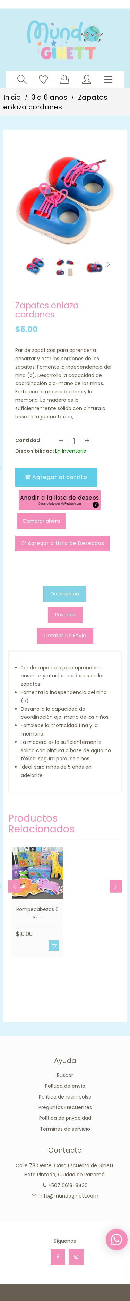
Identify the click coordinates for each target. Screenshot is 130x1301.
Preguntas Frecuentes (65, 1107)
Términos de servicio (65, 1128)
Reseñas (65, 614)
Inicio (12, 97)
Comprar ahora (41, 520)
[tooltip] (96, 505)
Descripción (65, 593)
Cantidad (27, 440)
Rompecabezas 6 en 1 (37, 913)
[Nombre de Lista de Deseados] (43, 79)
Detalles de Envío (65, 635)
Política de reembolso (65, 1096)
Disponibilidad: (34, 450)
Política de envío (65, 1086)
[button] (59, 499)
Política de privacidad (65, 1118)
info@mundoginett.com (69, 1195)
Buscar (65, 1075)
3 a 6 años (49, 97)
